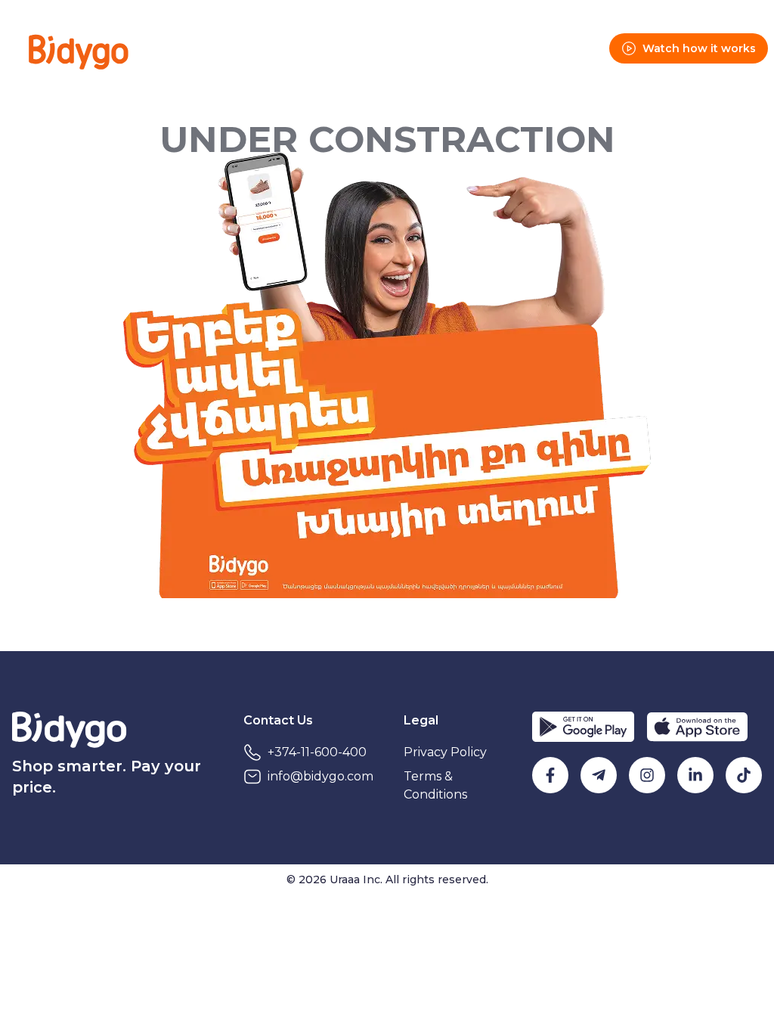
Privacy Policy (445, 752)
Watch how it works (699, 48)
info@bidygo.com (320, 776)
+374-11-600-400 (317, 752)
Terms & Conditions (435, 785)
